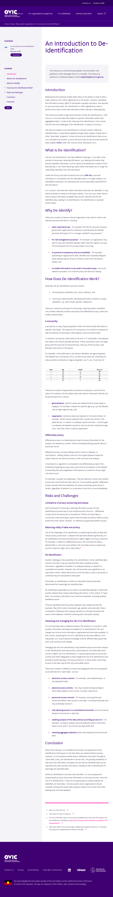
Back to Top (102, 890)
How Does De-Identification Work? (20, 87)
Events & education (84, 13)
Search (100, 13)
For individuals (64, 13)
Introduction (11, 73)
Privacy (21, 869)
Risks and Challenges (15, 92)
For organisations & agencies (40, 13)
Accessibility (33, 869)
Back (8, 108)
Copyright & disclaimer (52, 869)
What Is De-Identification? (16, 78)
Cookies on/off (98, 3)
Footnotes (10, 101)
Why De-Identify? (13, 83)
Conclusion (11, 97)
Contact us (86, 3)
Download (16, 55)
